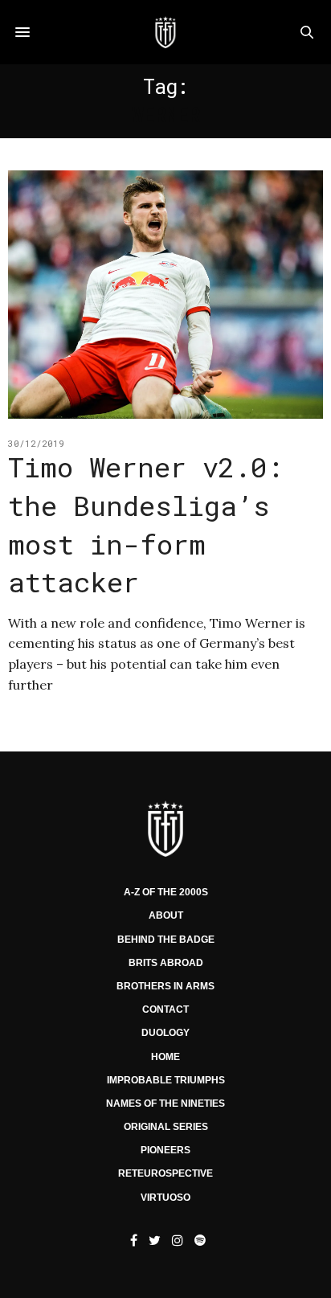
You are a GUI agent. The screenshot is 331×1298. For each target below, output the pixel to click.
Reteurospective (165, 1173)
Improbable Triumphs (166, 1080)
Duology (165, 1032)
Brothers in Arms (165, 986)
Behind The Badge (166, 939)
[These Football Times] (165, 32)
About (166, 915)
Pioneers (165, 1150)
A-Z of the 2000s (166, 892)
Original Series (166, 1126)
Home (165, 1057)
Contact (165, 1009)
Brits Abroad (166, 962)
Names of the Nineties (165, 1103)
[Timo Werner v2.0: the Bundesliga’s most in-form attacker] (165, 294)
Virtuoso (165, 1197)
